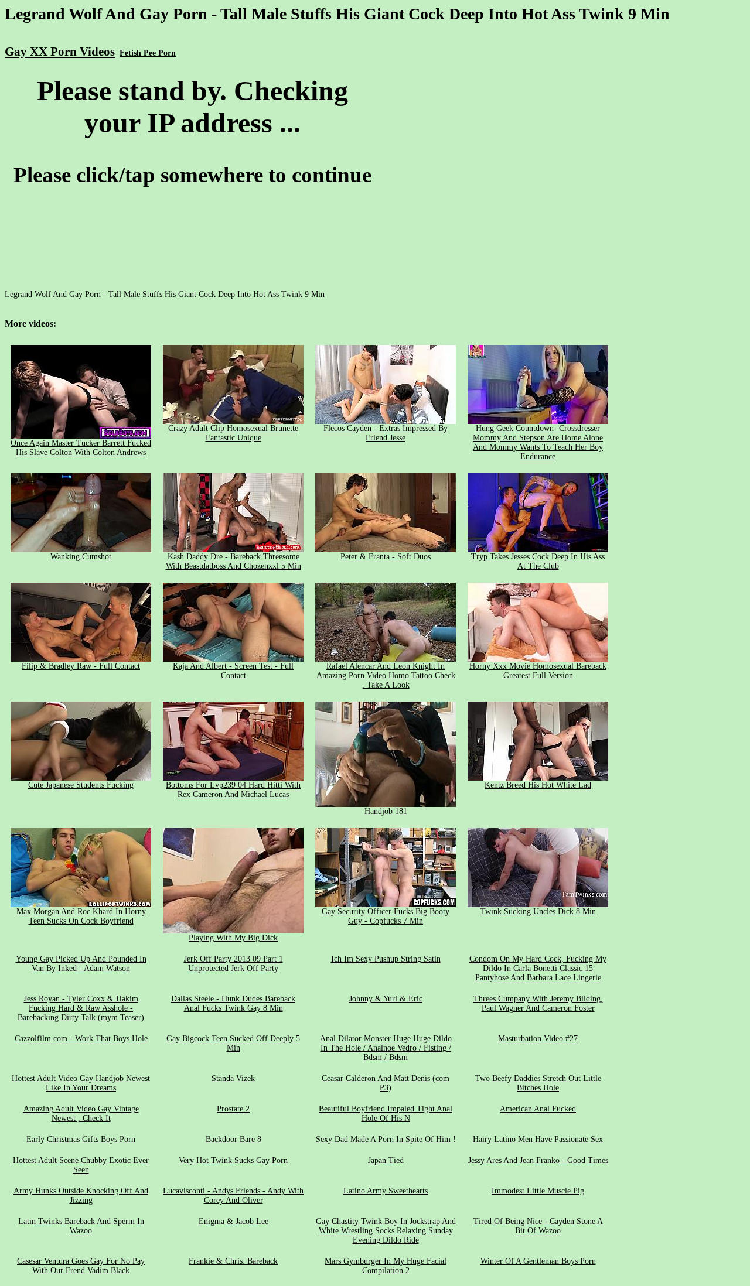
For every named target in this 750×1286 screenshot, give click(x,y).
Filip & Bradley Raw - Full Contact (81, 666)
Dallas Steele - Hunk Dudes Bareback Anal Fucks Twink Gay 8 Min (233, 1003)
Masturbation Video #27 (538, 1038)
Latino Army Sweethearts (385, 1190)
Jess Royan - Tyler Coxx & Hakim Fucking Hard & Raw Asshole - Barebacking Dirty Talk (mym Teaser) (81, 1008)
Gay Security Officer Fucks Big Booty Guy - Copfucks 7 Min (385, 916)
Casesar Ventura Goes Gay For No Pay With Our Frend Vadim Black (81, 1266)
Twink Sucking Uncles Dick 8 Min (538, 911)
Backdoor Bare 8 (233, 1139)
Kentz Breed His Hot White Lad (538, 785)
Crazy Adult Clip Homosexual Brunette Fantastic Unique (233, 433)
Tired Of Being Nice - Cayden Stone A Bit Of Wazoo (538, 1226)
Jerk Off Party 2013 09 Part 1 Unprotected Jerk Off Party (233, 964)
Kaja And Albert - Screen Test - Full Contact (233, 671)
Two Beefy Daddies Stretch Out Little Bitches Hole (538, 1083)
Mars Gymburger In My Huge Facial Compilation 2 (385, 1266)
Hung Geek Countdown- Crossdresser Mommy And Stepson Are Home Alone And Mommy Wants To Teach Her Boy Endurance (538, 442)
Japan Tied (386, 1160)
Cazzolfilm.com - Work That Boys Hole (81, 1038)
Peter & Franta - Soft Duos (385, 556)
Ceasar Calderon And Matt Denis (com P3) (385, 1083)
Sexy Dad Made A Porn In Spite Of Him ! (386, 1139)
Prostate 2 (233, 1108)
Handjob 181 (385, 811)
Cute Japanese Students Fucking (81, 785)
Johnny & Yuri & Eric (385, 998)
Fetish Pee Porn (148, 53)
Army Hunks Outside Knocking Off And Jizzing (80, 1195)
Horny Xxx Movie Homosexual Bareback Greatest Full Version (537, 671)
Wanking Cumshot (80, 556)
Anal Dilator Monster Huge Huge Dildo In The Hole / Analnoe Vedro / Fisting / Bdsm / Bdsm (386, 1048)
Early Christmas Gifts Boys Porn (80, 1139)
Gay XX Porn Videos (60, 52)
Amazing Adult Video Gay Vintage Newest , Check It (81, 1113)
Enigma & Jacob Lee (233, 1221)
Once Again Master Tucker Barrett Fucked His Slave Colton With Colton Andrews (81, 448)
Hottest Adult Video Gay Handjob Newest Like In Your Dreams (81, 1083)
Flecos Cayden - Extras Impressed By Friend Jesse (385, 433)
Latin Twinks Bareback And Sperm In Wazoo (81, 1226)
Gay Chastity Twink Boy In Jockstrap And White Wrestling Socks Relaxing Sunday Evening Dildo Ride (386, 1230)
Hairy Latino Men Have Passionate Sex (538, 1139)
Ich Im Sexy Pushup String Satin (386, 959)
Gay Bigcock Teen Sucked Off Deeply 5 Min (233, 1043)
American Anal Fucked (538, 1108)
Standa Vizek (233, 1078)
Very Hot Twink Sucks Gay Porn (233, 1160)
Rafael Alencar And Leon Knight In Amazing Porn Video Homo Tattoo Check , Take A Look (385, 675)
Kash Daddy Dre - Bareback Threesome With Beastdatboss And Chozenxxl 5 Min (233, 561)
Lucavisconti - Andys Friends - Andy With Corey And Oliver (233, 1195)
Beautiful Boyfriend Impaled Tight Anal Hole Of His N (385, 1113)
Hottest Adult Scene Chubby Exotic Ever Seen (81, 1165)
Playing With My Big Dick (233, 937)
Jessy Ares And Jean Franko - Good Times (538, 1160)
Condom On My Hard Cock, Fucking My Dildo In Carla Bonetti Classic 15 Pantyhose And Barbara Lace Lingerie (537, 968)
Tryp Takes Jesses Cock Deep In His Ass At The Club (538, 561)
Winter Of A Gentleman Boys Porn (538, 1261)
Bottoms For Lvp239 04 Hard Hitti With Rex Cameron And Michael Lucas (233, 790)
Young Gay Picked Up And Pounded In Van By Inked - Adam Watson (81, 964)
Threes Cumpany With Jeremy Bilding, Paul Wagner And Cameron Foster (538, 1003)
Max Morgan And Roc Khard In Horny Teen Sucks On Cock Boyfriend (81, 916)
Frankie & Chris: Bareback (233, 1261)
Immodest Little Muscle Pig (538, 1190)
